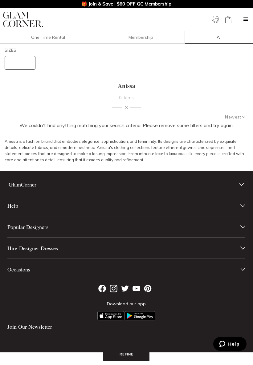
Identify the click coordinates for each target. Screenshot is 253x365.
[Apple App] (110, 315)
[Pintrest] (148, 288)
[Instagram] (113, 288)
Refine (126, 354)
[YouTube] (136, 288)
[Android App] (139, 315)
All (219, 37)
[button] (246, 19)
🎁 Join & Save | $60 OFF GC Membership (126, 4)
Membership (141, 37)
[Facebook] (102, 288)
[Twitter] (125, 288)
